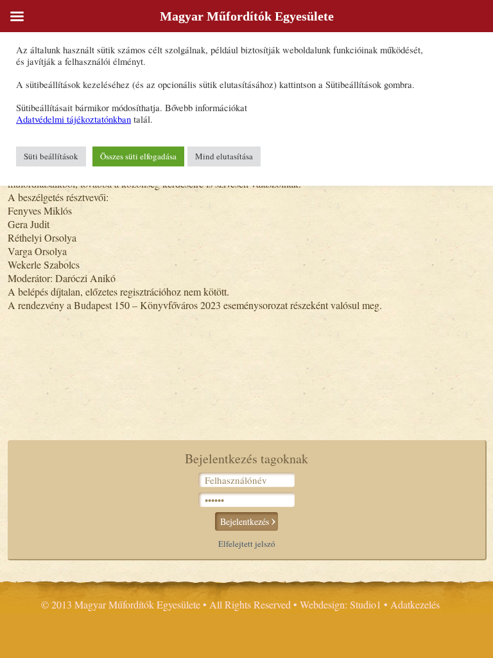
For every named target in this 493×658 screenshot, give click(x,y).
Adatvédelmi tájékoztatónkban (73, 119)
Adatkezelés (415, 604)
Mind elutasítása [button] (224, 156)
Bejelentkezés (244, 521)
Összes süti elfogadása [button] (138, 156)
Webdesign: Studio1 (340, 604)
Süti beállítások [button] (51, 156)
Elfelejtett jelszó (246, 543)
